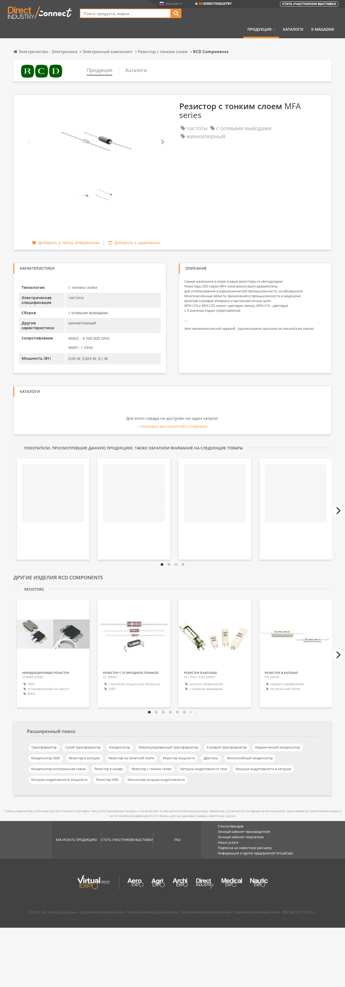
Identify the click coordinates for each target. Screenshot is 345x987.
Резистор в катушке (84, 758)
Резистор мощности (179, 758)
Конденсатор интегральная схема (58, 769)
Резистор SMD (107, 779)
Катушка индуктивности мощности (59, 779)
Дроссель (210, 758)
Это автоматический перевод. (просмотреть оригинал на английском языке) (249, 328)
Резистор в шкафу (108, 769)
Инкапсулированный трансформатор (168, 747)
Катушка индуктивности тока (203, 769)
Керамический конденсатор (277, 747)
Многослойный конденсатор (250, 758)
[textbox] (125, 13)
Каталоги (293, 29)
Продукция (259, 29)
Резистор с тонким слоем (152, 769)
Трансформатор (44, 747)
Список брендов (230, 826)
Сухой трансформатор (83, 747)
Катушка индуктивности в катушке (263, 769)
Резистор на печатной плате (131, 758)
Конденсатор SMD (45, 758)
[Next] (162, 142)
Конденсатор (119, 747)
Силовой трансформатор (227, 747)
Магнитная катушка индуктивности (156, 779)
